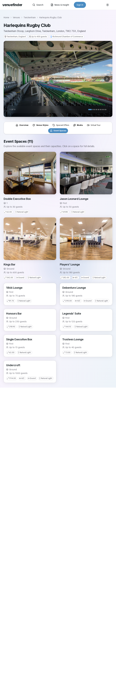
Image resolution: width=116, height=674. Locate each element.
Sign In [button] (80, 4)
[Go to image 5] (98, 109)
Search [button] (39, 4)
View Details (47, 190)
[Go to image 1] (90, 109)
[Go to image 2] (93, 109)
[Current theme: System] (108, 5)
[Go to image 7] (102, 109)
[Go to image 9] (105, 109)
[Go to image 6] (100, 109)
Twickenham (30, 17)
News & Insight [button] (62, 4)
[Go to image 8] (104, 109)
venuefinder (12, 4)
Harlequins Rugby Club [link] (50, 17)
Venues (16, 17)
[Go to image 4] (96, 109)
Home (6, 17)
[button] (30, 173)
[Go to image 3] (94, 109)
